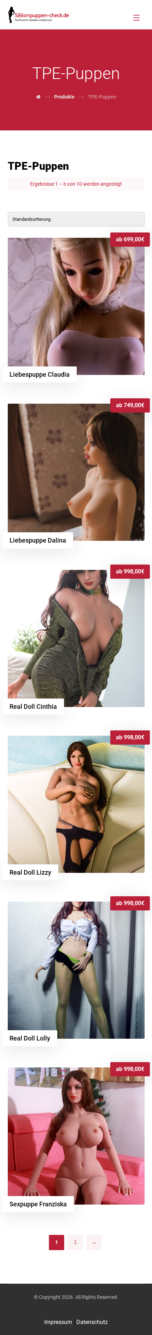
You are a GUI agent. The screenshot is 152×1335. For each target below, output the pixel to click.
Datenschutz (92, 1322)
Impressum (59, 1322)
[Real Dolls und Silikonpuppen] (38, 14)
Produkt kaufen (45, 249)
